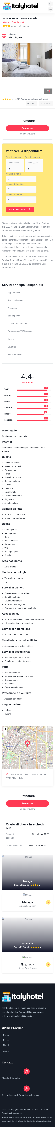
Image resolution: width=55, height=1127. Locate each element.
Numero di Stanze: (14, 194)
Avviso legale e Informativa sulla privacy (21, 1095)
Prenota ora (27, 128)
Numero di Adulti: (13, 174)
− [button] (5, 732)
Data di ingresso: (13, 157)
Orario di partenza (10, 836)
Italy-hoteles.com (9, 1008)
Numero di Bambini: (15, 184)
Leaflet (50, 768)
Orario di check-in (14, 845)
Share (33, 103)
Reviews (47, 103)
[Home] (20, 6)
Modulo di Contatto (11, 1078)
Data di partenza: (32, 157)
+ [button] (5, 729)
